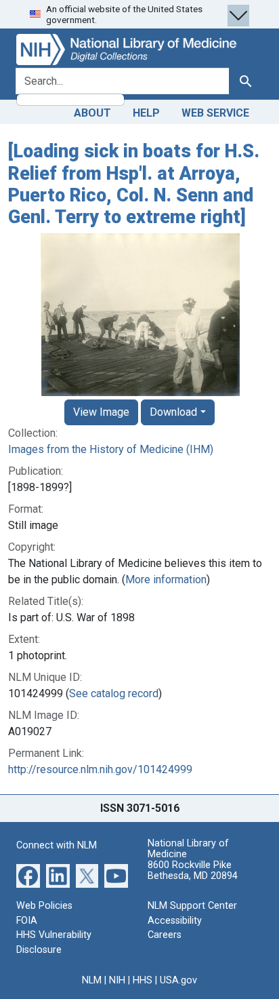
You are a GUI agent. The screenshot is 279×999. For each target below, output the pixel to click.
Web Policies (44, 906)
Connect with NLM (56, 845)
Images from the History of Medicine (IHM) (110, 449)
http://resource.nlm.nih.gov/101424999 (100, 769)
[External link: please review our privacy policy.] (28, 875)
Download (173, 412)
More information (166, 579)
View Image (101, 412)
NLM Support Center (192, 906)
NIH (117, 980)
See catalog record (113, 693)
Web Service (215, 112)
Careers (164, 935)
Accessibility (175, 920)
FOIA (26, 920)
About (92, 112)
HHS (142, 980)
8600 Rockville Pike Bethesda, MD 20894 (193, 870)
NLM (92, 980)
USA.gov (178, 980)
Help (146, 112)
